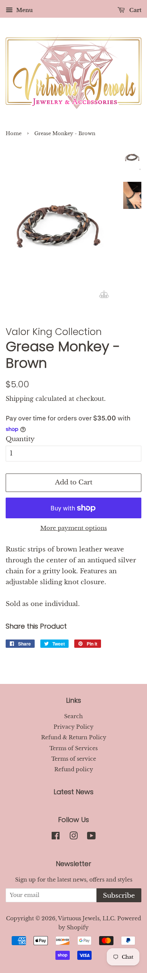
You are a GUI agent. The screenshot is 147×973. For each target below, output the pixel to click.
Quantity (20, 439)
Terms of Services (73, 748)
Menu (24, 10)
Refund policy (73, 769)
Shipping (20, 398)
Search (73, 716)
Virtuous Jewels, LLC (86, 918)
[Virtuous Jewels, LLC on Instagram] (73, 837)
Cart (134, 10)
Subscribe (119, 896)
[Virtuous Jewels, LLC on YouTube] (91, 837)
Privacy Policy (73, 726)
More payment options (73, 527)
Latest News (73, 791)
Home (13, 133)
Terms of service (73, 758)
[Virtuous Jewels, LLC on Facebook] (55, 837)
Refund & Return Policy (73, 737)
